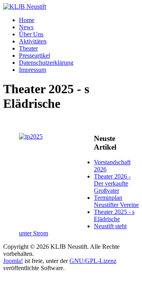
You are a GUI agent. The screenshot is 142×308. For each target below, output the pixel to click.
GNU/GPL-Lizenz (92, 260)
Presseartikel (34, 55)
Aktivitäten (33, 41)
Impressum (32, 69)
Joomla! (13, 260)
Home (26, 20)
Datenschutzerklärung (46, 62)
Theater (28, 48)
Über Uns (31, 34)
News (26, 27)
